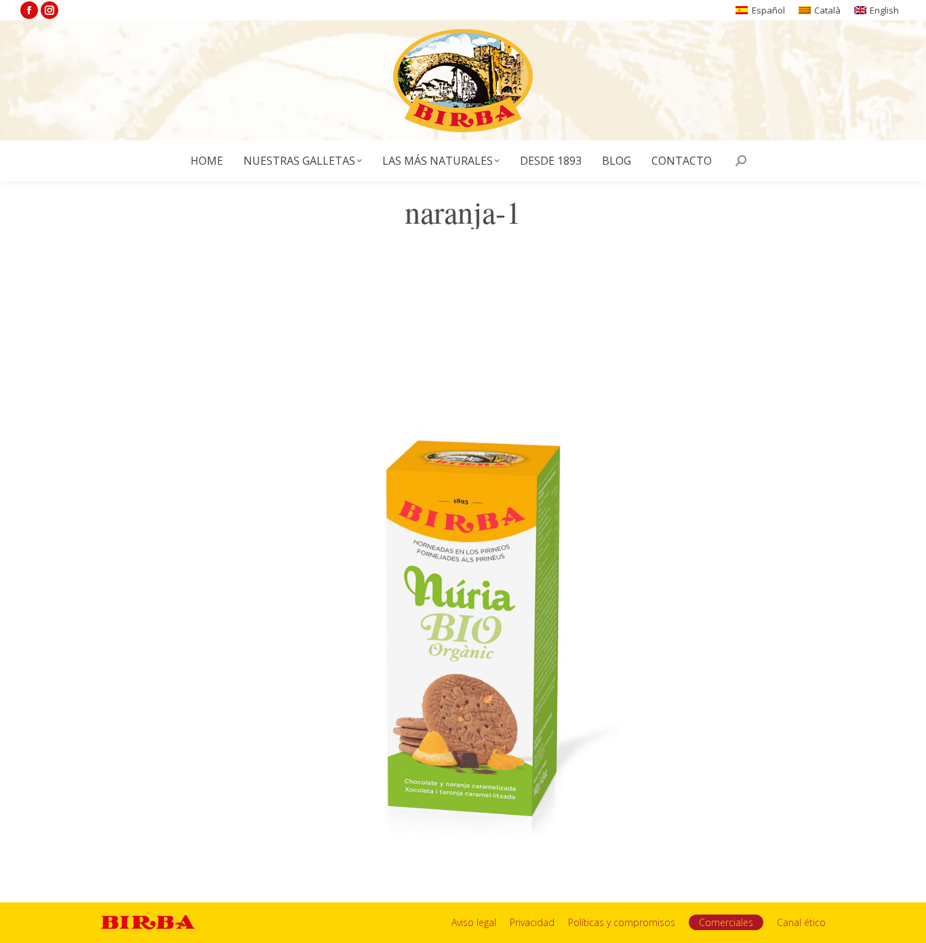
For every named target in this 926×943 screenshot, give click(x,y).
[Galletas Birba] (463, 80)
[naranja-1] (463, 569)
